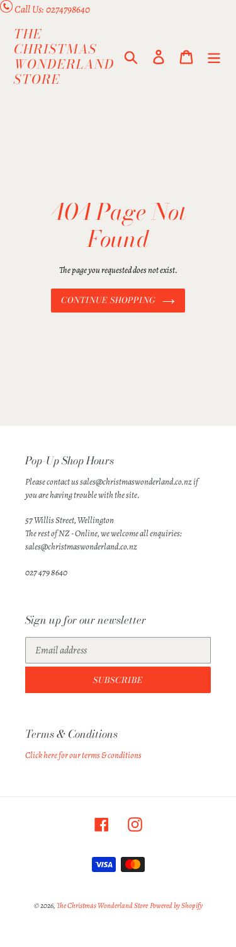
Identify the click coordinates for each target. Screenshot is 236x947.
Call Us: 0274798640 (52, 9)
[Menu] (214, 57)
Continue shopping (109, 300)
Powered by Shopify (176, 905)
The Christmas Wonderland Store (64, 56)
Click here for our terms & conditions (83, 755)
